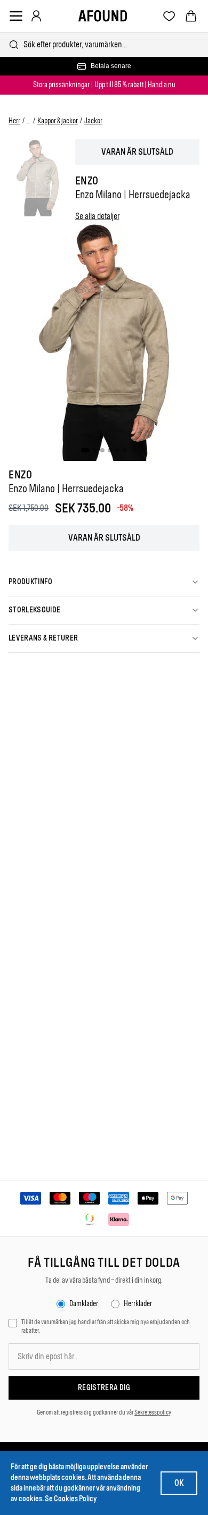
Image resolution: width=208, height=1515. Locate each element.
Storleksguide (35, 610)
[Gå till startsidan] (102, 16)
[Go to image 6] (125, 450)
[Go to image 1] (85, 450)
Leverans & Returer (43, 638)
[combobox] (104, 44)
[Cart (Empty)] (191, 16)
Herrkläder (138, 1303)
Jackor (93, 120)
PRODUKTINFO (31, 581)
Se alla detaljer (97, 216)
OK (178, 1483)
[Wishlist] (169, 16)
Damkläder (83, 1303)
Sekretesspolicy (152, 1412)
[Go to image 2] (95, 450)
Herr (14, 120)
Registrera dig (104, 1387)
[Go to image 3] (102, 450)
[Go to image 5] (117, 450)
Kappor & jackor (57, 120)
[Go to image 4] (110, 450)
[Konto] (36, 16)
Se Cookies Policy (71, 1498)
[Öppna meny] (16, 15)
